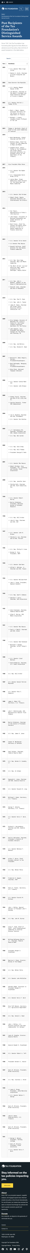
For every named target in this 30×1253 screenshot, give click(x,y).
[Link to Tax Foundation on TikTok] (22, 1249)
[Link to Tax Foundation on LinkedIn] (11, 1249)
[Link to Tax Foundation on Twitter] (7, 1249)
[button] (5, 64)
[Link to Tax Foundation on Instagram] (19, 1249)
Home (3, 14)
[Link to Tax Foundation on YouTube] (15, 1249)
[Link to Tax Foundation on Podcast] (26, 1249)
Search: (8, 58)
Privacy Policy (16, 1245)
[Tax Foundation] (10, 9)
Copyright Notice (6, 1245)
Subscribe (7, 1185)
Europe (10, 2)
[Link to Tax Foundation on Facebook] (3, 1249)
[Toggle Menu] (26, 9)
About (4, 1193)
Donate (5, 1214)
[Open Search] (21, 9)
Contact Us (5, 1228)
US (4, 2)
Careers (4, 1225)
